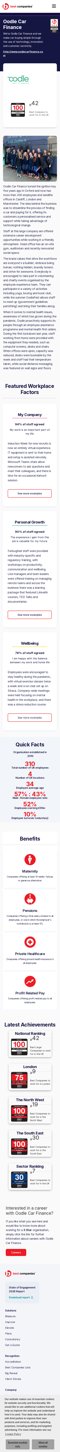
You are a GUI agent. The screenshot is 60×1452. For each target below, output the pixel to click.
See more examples (30, 493)
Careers (16, 1252)
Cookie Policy (13, 1434)
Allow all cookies (43, 1444)
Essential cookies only (17, 1444)
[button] (54, 6)
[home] (18, 6)
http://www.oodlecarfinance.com (23, 53)
